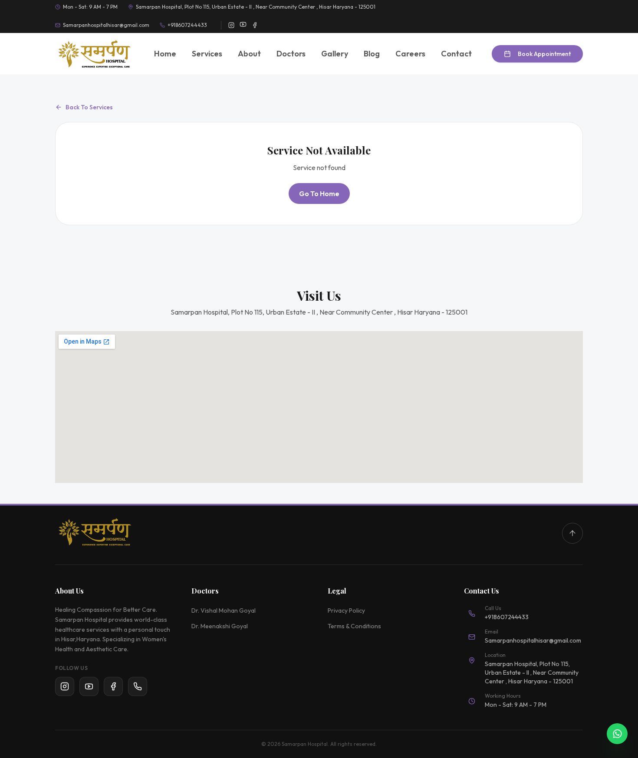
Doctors (291, 54)
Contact (456, 54)
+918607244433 (187, 25)
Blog (372, 54)
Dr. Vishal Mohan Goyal (223, 610)
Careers (410, 54)
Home (165, 54)
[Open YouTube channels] (243, 24)
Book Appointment (544, 54)
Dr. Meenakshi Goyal (219, 626)
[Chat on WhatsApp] (617, 733)
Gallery (334, 54)
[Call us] (137, 686)
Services (207, 54)
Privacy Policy (346, 610)
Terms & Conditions (354, 626)
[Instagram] (64, 686)
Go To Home (319, 193)
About (249, 54)
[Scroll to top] (572, 533)
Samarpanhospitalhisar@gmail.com (106, 25)
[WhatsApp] (113, 686)
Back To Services (89, 107)
